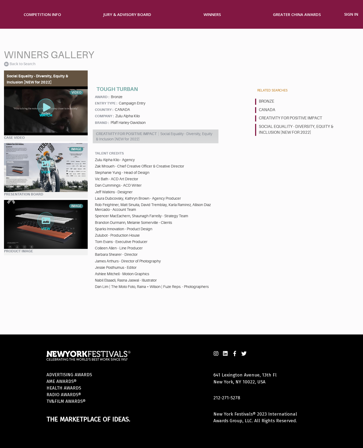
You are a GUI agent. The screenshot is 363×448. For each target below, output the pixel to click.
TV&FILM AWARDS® (66, 401)
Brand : (102, 123)
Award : (102, 97)
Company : (104, 116)
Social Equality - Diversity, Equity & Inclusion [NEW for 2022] (296, 129)
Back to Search (22, 64)
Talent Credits (109, 153)
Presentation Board (23, 194)
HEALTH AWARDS (64, 388)
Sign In (351, 14)
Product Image (18, 251)
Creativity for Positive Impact (290, 118)
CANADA (267, 110)
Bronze (266, 101)
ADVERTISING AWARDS (69, 375)
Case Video (14, 138)
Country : (104, 110)
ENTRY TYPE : (106, 103)
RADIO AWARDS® (64, 394)
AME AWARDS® (62, 381)
